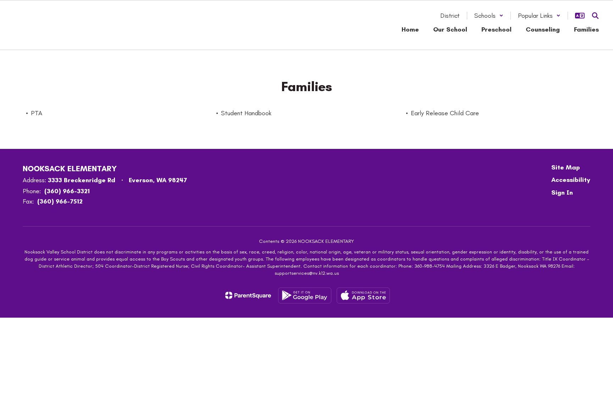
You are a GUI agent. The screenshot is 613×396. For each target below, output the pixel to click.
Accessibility (570, 180)
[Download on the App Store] (363, 295)
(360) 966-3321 (67, 191)
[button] (488, 15)
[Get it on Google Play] (304, 295)
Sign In (562, 192)
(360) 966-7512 (60, 201)
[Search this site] (595, 15)
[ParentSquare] (248, 295)
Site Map (565, 167)
